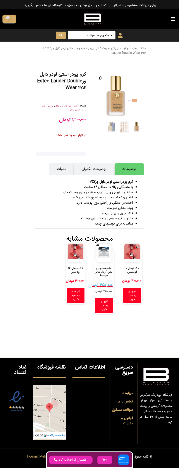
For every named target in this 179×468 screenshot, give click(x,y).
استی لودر (75, 110)
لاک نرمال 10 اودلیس (132, 270)
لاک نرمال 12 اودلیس (75, 270)
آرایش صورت (110, 48)
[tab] (129, 169)
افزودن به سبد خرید (132, 295)
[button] (173, 19)
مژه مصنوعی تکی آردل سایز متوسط (103, 272)
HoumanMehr (37, 456)
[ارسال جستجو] (61, 35)
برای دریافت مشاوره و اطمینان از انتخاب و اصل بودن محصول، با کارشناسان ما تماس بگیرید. (89, 5)
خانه (143, 48)
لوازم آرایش (130, 48)
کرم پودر (93, 48)
